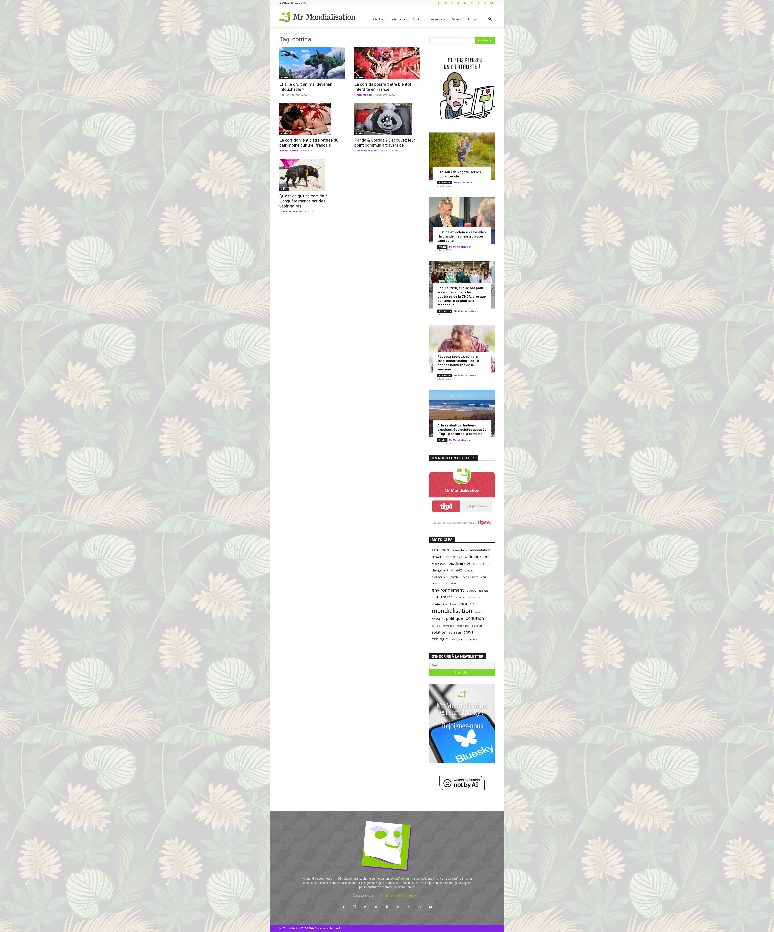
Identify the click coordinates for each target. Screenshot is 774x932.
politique (454, 618)
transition (455, 632)
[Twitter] (478, 2)
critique (469, 570)
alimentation (480, 550)
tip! (446, 506)
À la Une (378, 19)
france (447, 597)
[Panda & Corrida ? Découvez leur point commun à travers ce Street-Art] (387, 119)
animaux (473, 556)
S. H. (281, 94)
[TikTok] (472, 2)
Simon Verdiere (363, 94)
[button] (490, 19)
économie (472, 639)
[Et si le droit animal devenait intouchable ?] (312, 63)
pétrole (436, 625)
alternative (453, 557)
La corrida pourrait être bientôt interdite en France (382, 87)
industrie (474, 597)
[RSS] (458, 2)
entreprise (449, 583)
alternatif (437, 557)
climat (456, 570)
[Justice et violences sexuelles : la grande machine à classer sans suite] (462, 220)
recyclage (448, 625)
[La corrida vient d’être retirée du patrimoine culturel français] (312, 119)
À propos (473, 19)
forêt (435, 597)
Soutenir (457, 19)
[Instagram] (445, 2)
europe (471, 590)
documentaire (440, 577)
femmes (483, 590)
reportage (463, 626)
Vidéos (284, 189)
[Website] (485, 2)
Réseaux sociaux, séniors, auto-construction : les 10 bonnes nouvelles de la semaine (458, 362)
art (487, 557)
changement (440, 570)
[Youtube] (492, 2)
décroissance (470, 577)
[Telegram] (465, 2)
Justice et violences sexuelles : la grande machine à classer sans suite (461, 236)
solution (439, 632)
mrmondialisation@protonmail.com (398, 895)
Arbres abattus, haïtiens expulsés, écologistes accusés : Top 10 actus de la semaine (461, 429)
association (438, 564)
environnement (448, 590)
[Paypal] (452, 2)
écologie (440, 639)
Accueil (283, 33)
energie (436, 583)
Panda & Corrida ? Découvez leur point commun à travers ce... (384, 143)
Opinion (417, 19)
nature (478, 611)
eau (483, 577)
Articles (284, 77)
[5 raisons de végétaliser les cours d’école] (462, 156)
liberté (436, 604)
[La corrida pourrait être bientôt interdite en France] (387, 63)
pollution (475, 618)
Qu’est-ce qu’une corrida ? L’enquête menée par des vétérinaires (303, 201)
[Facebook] (438, 2)
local (453, 604)
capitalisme (481, 564)
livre (445, 604)
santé (477, 625)
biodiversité (459, 563)
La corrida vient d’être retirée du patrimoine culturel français (308, 143)
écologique (457, 639)
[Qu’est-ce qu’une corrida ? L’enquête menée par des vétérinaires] (312, 175)
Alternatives (399, 19)
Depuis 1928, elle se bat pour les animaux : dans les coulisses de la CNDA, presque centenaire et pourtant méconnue (461, 296)
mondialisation (288, 150)
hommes (461, 597)
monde (466, 604)
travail (469, 632)
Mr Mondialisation (365, 150)
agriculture (440, 550)
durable (455, 577)
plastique (437, 619)
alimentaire (459, 550)
